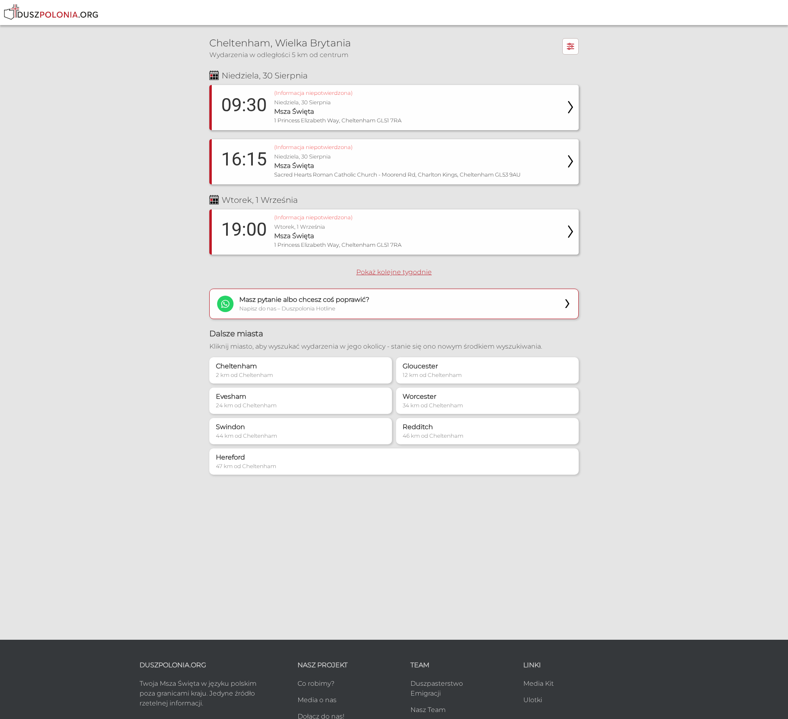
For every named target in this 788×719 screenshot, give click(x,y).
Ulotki (532, 700)
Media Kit (538, 683)
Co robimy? (316, 683)
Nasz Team (428, 710)
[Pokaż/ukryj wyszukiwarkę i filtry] (570, 46)
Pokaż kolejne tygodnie (394, 272)
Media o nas (317, 700)
